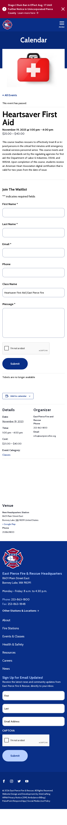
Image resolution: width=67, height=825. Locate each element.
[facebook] (3, 781)
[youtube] (26, 781)
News (6, 668)
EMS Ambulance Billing (34, 797)
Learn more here (26, 12)
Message (8, 304)
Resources (8, 652)
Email (6, 244)
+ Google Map (9, 524)
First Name (10, 204)
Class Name (9, 284)
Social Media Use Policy (38, 801)
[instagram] (11, 781)
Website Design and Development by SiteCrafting (26, 794)
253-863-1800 (20, 599)
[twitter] (19, 781)
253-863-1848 (17, 604)
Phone (6, 264)
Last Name (10, 224)
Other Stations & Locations (19, 610)
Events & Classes (13, 636)
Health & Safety (13, 644)
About (6, 620)
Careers (7, 660)
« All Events (9, 95)
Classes (6, 454)
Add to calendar (18, 396)
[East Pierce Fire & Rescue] (9, 25)
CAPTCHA (8, 730)
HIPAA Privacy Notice (12, 797)
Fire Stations (10, 628)
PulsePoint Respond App (14, 801)
